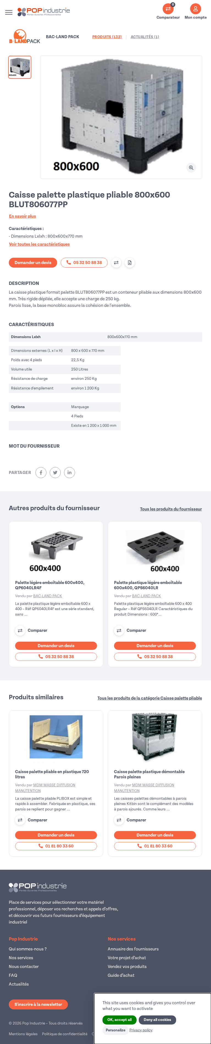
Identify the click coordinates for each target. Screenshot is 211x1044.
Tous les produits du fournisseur (171, 509)
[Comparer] (116, 263)
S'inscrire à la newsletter (38, 1004)
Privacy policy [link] (140, 1030)
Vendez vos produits (127, 966)
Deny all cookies (157, 1020)
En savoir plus (22, 216)
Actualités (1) (145, 37)
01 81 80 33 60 (59, 846)
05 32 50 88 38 (59, 656)
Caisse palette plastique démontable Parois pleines (149, 774)
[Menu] (8, 12)
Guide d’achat (121, 975)
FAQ (13, 975)
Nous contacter (24, 966)
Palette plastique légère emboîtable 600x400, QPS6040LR (148, 585)
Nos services (21, 957)
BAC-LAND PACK (47, 596)
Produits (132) (107, 37)
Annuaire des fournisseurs (133, 949)
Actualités (19, 984)
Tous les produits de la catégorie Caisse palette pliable (150, 698)
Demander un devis (33, 262)
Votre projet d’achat (127, 957)
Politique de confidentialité (64, 1034)
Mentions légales (23, 1034)
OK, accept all (119, 1020)
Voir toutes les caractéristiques (39, 244)
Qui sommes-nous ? (28, 949)
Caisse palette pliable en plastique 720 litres (52, 774)
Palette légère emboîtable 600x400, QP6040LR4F (49, 585)
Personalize (115, 1030)
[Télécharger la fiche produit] (130, 263)
